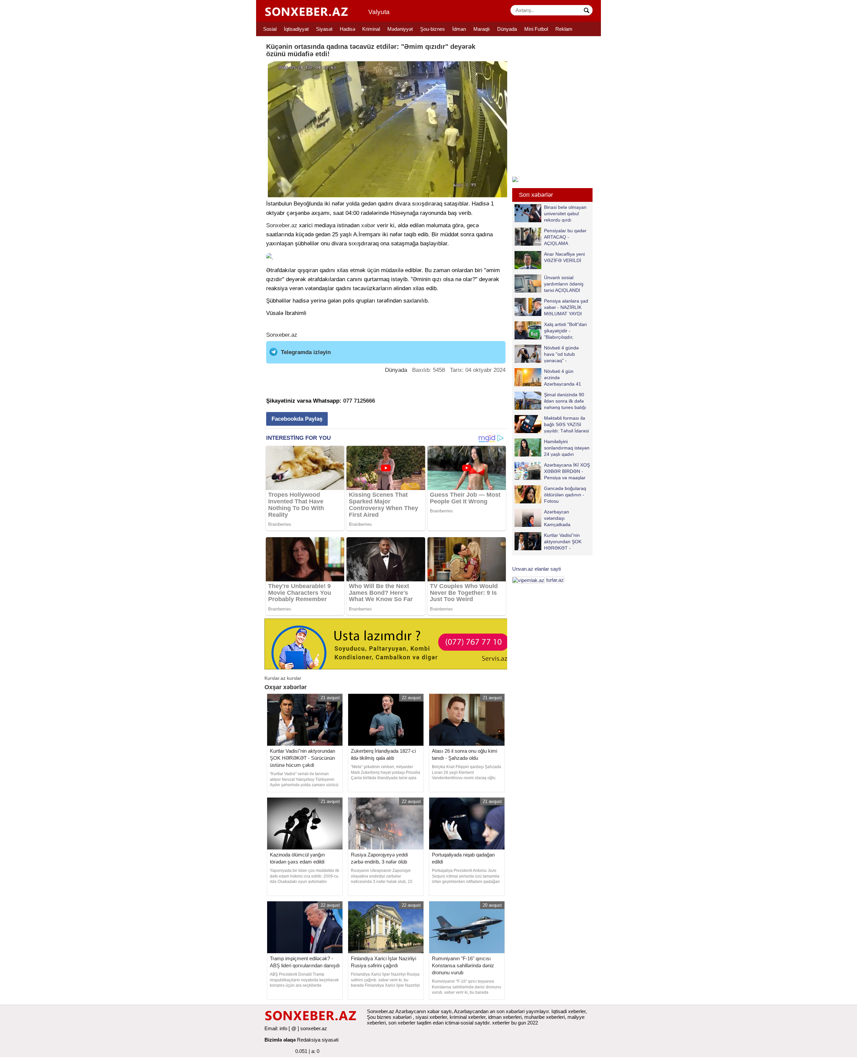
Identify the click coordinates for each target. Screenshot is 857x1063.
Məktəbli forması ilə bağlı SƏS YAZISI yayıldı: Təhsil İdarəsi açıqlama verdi (566, 424)
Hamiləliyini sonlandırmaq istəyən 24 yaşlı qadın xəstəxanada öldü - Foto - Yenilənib (552, 448)
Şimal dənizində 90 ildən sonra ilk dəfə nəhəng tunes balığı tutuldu (565, 401)
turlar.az (555, 580)
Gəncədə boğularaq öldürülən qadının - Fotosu (565, 494)
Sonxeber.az (281, 225)
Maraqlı (481, 29)
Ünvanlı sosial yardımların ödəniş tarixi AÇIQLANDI (563, 284)
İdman (459, 29)
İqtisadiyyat (296, 29)
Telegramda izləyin (306, 352)
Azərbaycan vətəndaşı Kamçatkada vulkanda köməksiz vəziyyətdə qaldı (549, 518)
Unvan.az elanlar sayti (536, 569)
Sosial (270, 29)
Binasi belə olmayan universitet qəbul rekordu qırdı (565, 213)
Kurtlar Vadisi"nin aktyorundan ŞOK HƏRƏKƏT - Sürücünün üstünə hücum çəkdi (549, 541)
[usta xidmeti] (389, 643)
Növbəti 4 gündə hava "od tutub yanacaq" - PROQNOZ (561, 354)
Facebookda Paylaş (296, 419)
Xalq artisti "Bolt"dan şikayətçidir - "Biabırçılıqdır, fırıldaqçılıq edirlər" (565, 330)
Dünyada (507, 29)
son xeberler (401, 1023)
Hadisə (347, 29)
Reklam (563, 29)
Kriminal (371, 29)
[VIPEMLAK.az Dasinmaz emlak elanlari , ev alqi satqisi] (528, 580)
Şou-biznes (432, 29)
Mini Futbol (536, 29)
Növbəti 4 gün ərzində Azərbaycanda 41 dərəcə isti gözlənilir (565, 377)
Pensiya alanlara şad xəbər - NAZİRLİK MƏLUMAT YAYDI (566, 307)
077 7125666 (359, 401)
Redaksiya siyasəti (317, 1040)
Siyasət (324, 29)
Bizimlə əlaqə (280, 1040)
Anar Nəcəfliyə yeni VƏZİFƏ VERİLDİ (564, 257)
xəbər (368, 225)
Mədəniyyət (400, 29)
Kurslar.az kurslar (282, 678)
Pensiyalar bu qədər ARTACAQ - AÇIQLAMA (565, 237)
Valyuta (379, 11)
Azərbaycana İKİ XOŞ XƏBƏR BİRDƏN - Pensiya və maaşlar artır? (567, 471)
